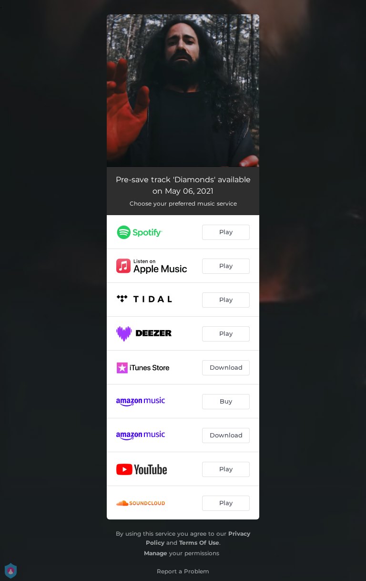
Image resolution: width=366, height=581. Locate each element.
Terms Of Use (199, 542)
